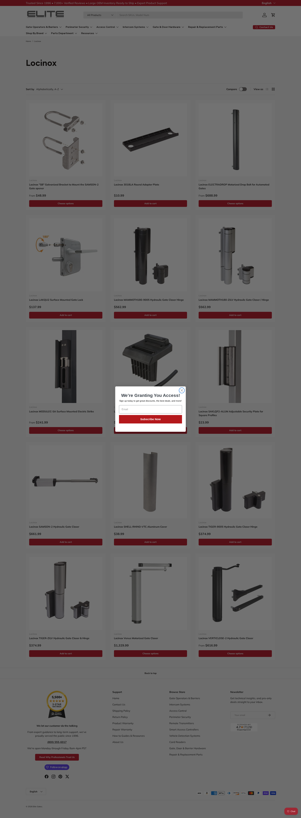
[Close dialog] (182, 390)
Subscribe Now (150, 419)
